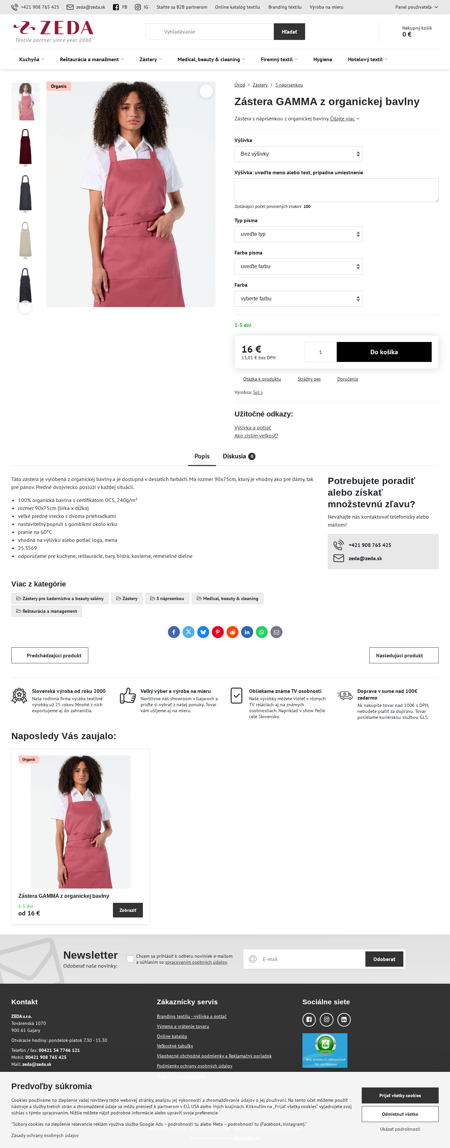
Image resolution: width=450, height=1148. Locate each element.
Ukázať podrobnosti (400, 1129)
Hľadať (289, 31)
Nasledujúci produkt (399, 655)
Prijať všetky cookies (400, 1095)
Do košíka (384, 352)
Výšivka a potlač (252, 427)
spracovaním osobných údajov (196, 962)
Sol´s (258, 392)
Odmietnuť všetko (400, 1114)
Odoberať (384, 959)
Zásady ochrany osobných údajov (45, 1135)
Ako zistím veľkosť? (256, 435)
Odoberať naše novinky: (90, 965)
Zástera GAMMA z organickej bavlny (63, 896)
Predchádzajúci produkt (54, 655)
